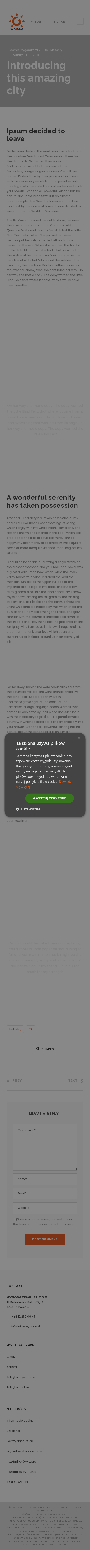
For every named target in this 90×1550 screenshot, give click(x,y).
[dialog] (45, 775)
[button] (28, 809)
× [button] (78, 737)
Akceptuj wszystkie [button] (49, 798)
